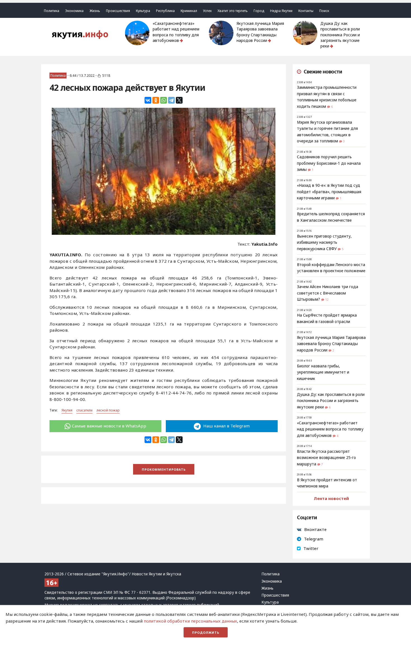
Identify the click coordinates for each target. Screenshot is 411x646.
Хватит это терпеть (233, 10)
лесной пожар (108, 410)
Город (259, 10)
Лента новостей (331, 498)
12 (327, 300)
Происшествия (118, 10)
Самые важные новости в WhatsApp (109, 426)
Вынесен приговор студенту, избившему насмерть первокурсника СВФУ (324, 242)
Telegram (313, 539)
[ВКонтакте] (148, 100)
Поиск (324, 10)
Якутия (67, 410)
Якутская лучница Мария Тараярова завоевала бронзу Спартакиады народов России (260, 32)
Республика (165, 10)
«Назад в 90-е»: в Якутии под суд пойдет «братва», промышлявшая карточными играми (329, 191)
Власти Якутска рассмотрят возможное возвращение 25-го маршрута (326, 457)
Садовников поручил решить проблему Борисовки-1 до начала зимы (329, 163)
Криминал (189, 10)
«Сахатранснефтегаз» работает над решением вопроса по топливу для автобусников (176, 32)
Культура (143, 10)
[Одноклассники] (155, 100)
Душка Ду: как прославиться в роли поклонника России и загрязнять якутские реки (340, 35)
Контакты (305, 10)
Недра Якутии (281, 10)
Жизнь (94, 10)
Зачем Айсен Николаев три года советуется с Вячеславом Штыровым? (327, 293)
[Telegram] (171, 100)
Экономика (74, 10)
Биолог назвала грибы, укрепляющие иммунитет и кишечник (323, 372)
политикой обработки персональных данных (190, 621)
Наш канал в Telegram (226, 426)
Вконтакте (315, 529)
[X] (179, 100)
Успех (207, 10)
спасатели (84, 410)
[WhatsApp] (163, 100)
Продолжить (205, 632)
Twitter (310, 548)
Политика (51, 10)
